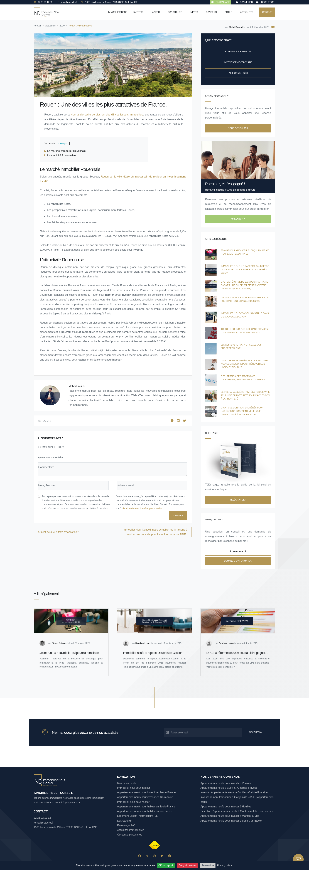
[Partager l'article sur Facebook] (172, 420)
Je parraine (238, 219)
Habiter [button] (155, 12)
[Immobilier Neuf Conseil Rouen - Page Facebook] (139, 855)
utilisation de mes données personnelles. (142, 508)
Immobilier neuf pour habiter (133, 801)
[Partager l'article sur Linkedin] (178, 420)
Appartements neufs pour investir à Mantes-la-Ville (229, 815)
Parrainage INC (126, 825)
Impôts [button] (194, 12)
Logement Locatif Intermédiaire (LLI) (138, 815)
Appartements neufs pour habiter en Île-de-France (146, 806)
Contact (267, 12)
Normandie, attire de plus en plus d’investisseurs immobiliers (107, 114)
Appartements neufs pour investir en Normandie (145, 796)
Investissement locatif (238, 62)
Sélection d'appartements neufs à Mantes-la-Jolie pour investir (236, 811)
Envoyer (178, 515)
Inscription (255, 732)
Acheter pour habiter (238, 51)
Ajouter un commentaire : (51, 457)
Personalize (208, 865)
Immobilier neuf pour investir (133, 787)
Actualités (246, 12)
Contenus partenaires (129, 834)
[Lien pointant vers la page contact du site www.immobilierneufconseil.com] (298, 859)
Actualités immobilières (130, 829)
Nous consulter (238, 128)
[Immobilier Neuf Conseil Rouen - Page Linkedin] (147, 855)
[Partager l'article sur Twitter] (184, 420)
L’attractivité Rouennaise (62, 155)
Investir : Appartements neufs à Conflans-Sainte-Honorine (234, 792)
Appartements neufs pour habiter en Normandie (144, 811)
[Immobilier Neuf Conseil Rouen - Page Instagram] (154, 855)
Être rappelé (238, 551)
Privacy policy (224, 865)
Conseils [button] (211, 12)
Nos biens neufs (126, 783)
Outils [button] (229, 12)
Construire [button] (175, 12)
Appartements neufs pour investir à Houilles (225, 806)
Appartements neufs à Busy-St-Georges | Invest (228, 787)
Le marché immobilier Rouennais (67, 150)
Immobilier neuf (117, 12)
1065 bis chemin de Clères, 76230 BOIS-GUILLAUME (65, 827)
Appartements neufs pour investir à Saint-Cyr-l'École (231, 820)
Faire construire (238, 73)
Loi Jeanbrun (124, 820)
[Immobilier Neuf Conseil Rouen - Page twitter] (162, 855)
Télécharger (238, 500)
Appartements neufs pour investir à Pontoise (226, 783)
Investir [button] (138, 12)
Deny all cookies (187, 865)
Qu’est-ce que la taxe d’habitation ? (58, 531)
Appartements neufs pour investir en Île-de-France (146, 792)
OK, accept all (165, 865)
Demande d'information (238, 561)
